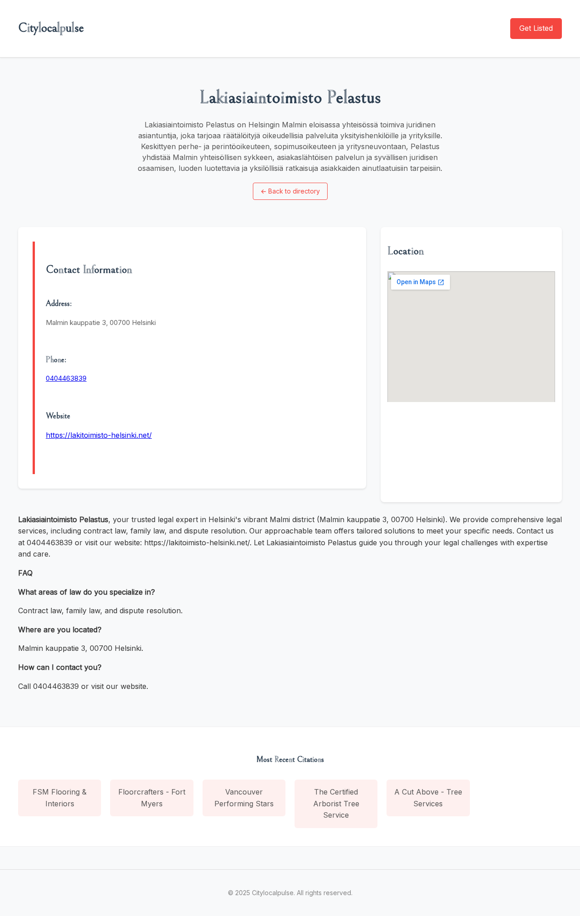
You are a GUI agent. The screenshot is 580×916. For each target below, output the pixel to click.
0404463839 (66, 378)
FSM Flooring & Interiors (60, 797)
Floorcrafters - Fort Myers (151, 797)
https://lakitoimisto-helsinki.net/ (99, 435)
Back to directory (290, 191)
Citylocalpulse (51, 28)
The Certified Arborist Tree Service (336, 803)
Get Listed (536, 28)
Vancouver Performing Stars (244, 797)
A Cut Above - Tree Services (428, 797)
